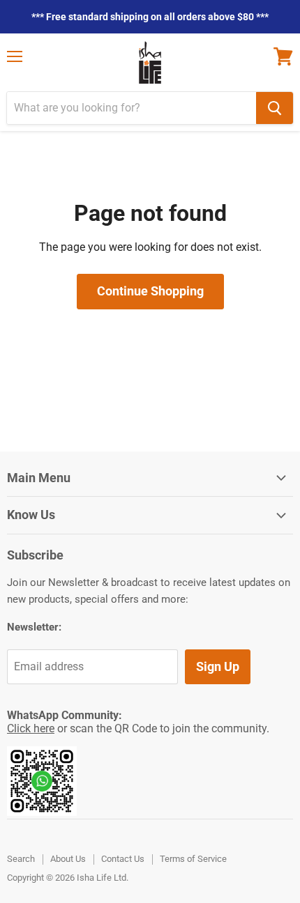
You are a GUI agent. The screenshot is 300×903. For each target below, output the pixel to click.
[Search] (274, 108)
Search (21, 859)
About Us (68, 859)
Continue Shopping (150, 291)
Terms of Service (193, 859)
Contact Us (122, 859)
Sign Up (217, 666)
